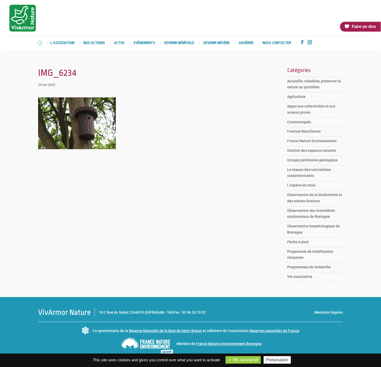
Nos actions (94, 43)
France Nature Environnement (312, 141)
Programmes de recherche (309, 267)
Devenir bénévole (179, 43)
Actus (119, 43)
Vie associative (299, 277)
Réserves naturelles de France (274, 331)
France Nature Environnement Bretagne (229, 344)
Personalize (277, 360)
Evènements (144, 43)
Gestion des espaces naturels (311, 150)
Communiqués (299, 122)
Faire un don (364, 26)
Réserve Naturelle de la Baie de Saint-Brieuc (165, 331)
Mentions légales (328, 312)
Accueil (39, 42)
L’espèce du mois (301, 185)
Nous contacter (277, 43)
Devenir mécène (216, 43)
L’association (62, 43)
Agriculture (296, 97)
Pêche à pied (297, 242)
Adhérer (246, 43)
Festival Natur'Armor (304, 131)
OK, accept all (244, 360)
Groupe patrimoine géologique (312, 160)
